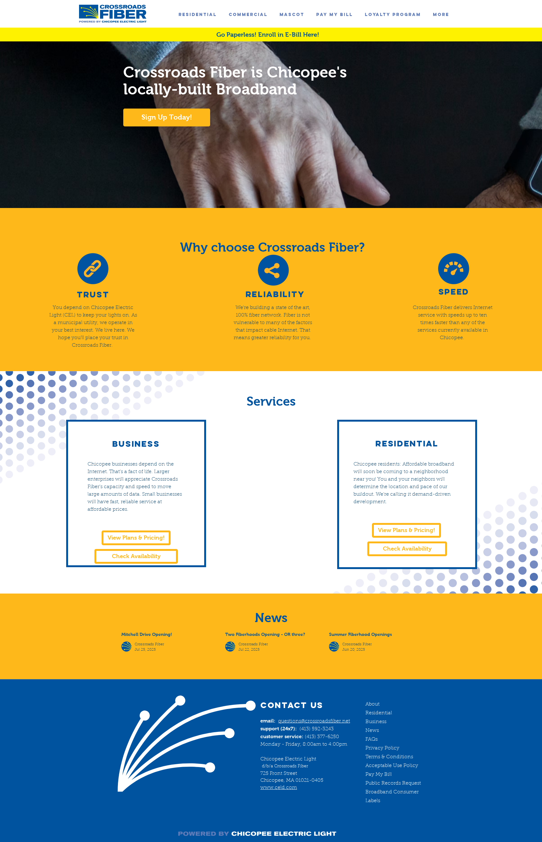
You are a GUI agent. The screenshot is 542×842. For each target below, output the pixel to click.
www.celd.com (278, 787)
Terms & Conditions (389, 756)
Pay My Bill (378, 774)
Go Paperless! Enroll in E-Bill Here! (267, 34)
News (372, 730)
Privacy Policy (382, 748)
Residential (378, 713)
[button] (441, 15)
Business (375, 721)
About (372, 704)
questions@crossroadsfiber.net (314, 721)
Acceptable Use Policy (391, 765)
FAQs (371, 739)
